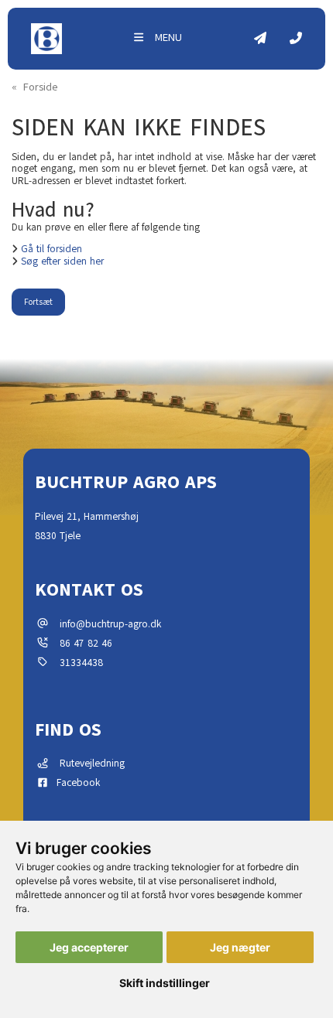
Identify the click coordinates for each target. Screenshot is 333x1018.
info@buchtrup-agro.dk (110, 624)
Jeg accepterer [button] (89, 947)
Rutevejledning (87, 763)
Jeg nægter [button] (240, 947)
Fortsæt (38, 302)
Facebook (75, 783)
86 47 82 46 (86, 644)
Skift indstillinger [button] (164, 982)
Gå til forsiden (51, 250)
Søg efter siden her (62, 262)
